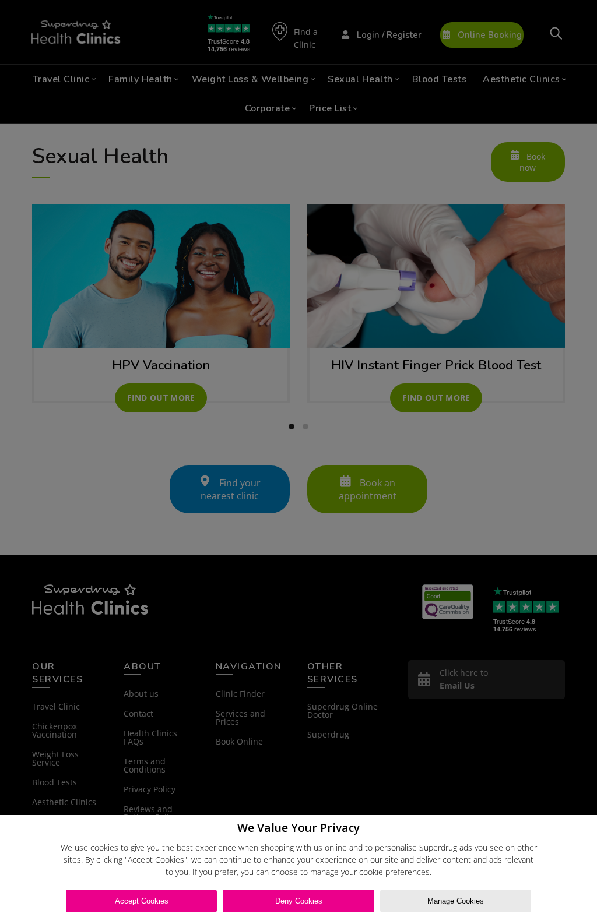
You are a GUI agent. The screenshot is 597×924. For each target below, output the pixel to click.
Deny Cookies (298, 901)
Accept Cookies (141, 901)
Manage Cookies (455, 901)
